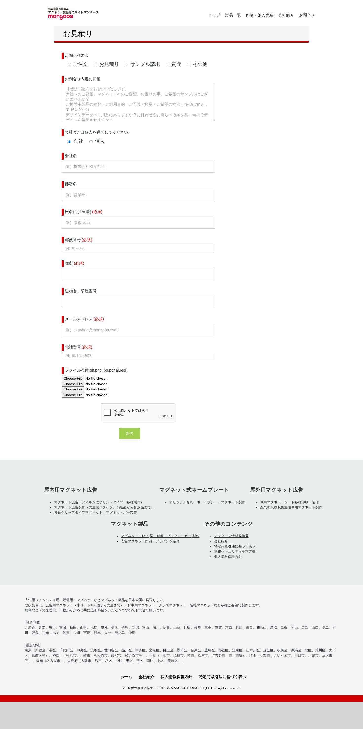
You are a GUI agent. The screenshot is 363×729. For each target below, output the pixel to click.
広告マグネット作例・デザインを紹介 (150, 541)
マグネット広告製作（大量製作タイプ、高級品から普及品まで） (104, 507)
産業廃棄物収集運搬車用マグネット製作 (291, 507)
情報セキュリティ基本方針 (235, 551)
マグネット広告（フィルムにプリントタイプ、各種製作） (99, 502)
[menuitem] (214, 15)
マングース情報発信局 (231, 536)
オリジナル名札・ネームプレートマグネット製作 (207, 502)
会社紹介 (221, 541)
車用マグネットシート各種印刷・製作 (289, 502)
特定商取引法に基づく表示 (235, 546)
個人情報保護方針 (228, 557)
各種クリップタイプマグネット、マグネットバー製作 (95, 512)
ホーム (126, 677)
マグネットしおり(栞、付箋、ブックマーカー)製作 (160, 536)
